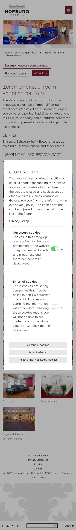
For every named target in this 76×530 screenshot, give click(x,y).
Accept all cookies (38, 345)
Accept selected (38, 352)
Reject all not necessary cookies (38, 359)
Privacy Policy (19, 221)
